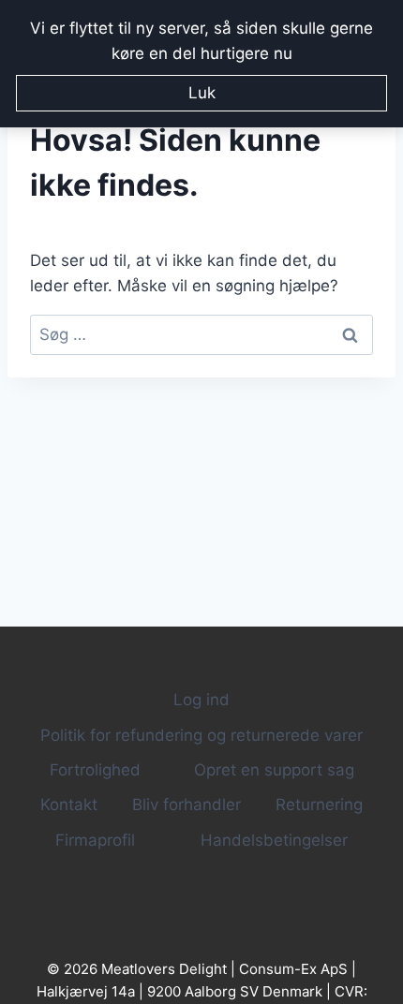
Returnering (319, 804)
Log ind (201, 699)
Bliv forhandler (186, 804)
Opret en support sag (274, 769)
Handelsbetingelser (274, 840)
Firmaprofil (95, 840)
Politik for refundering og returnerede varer (201, 735)
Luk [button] (202, 92)
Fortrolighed (95, 769)
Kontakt (68, 804)
